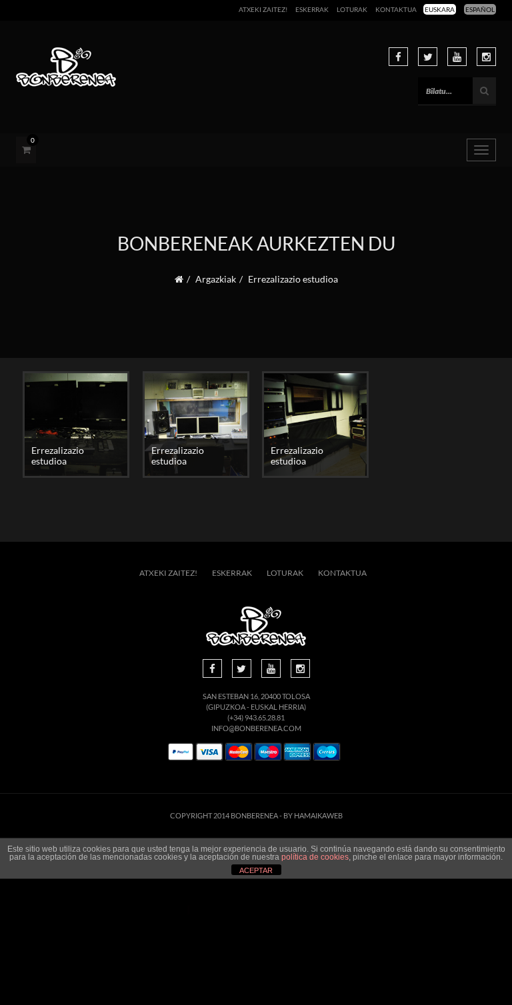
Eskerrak (312, 9)
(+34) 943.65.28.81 (256, 717)
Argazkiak (215, 279)
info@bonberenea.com (256, 728)
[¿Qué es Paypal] (181, 752)
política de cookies (315, 857)
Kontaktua (396, 9)
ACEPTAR (256, 870)
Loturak (352, 9)
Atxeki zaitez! (263, 9)
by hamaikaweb (313, 815)
